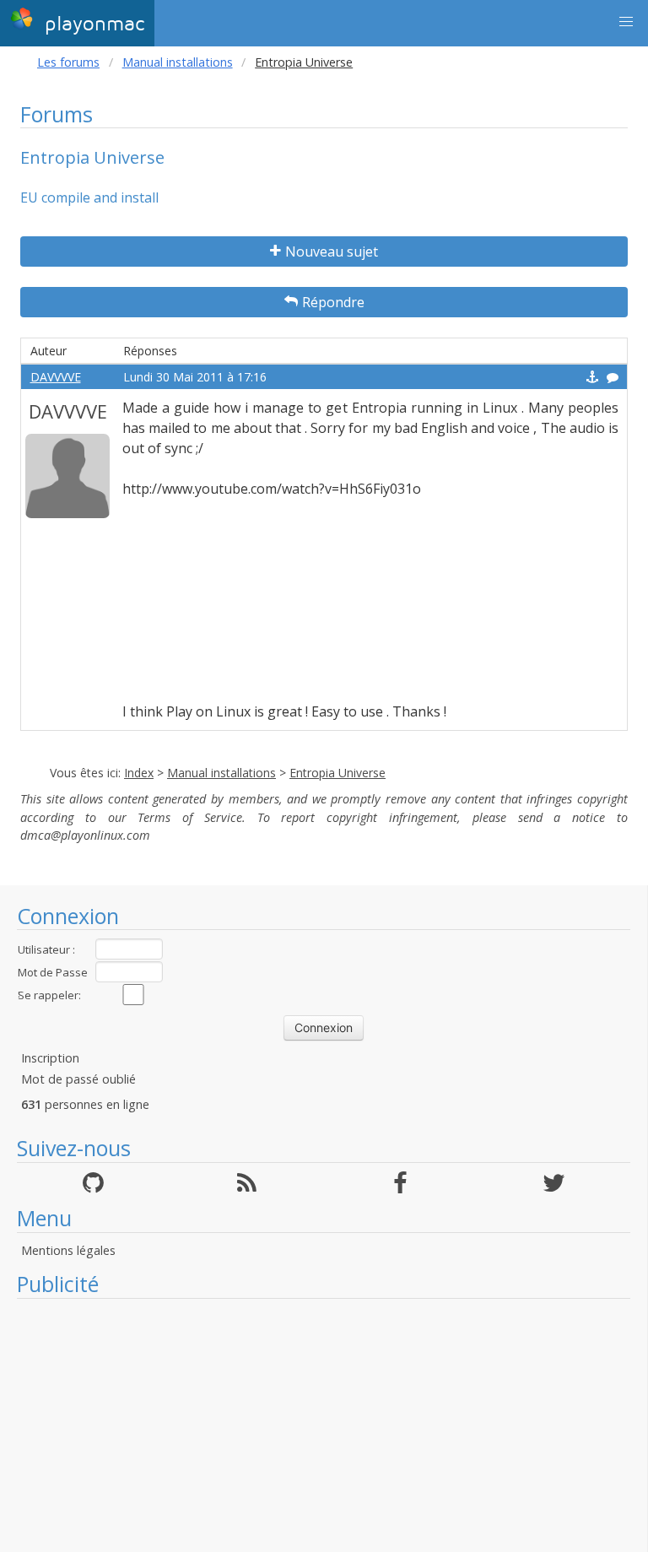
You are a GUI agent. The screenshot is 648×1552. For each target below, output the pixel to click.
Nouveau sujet (331, 251)
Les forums (68, 62)
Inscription (50, 1058)
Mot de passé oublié (78, 1079)
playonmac (91, 24)
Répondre (333, 302)
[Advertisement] (323, 1425)
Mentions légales (68, 1250)
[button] (626, 22)
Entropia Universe (337, 773)
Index (139, 773)
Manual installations (177, 62)
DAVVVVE (55, 377)
